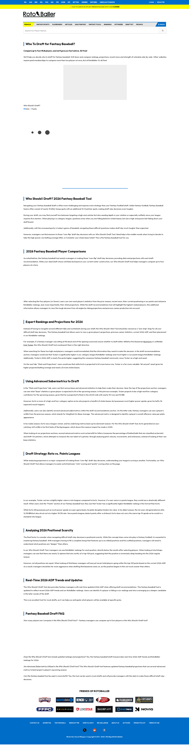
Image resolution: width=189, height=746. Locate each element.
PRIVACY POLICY (139, 723)
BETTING (76, 2)
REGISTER (160, 2)
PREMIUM (27, 24)
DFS (69, 2)
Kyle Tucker (28, 345)
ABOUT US (115, 723)
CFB (57, 2)
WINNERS (84, 2)
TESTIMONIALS (60, 723)
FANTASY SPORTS (43, 24)
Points (34, 109)
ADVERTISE (47, 723)
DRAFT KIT (129, 24)
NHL (41, 2)
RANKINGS (108, 24)
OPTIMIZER (118, 24)
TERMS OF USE (154, 723)
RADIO (162, 24)
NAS (52, 2)
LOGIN (151, 2)
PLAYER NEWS (57, 24)
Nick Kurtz (147, 341)
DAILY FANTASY (80, 24)
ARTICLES (68, 24)
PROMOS (139, 24)
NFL (25, 2)
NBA (36, 2)
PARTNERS (93, 2)
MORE (63, 2)
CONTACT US (34, 723)
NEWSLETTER (74, 723)
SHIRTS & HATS (88, 723)
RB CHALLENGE (102, 723)
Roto (27, 109)
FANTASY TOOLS (95, 24)
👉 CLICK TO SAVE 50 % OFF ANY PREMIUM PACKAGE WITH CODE (94, 7)
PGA (46, 2)
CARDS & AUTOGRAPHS (107, 2)
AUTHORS (126, 723)
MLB (30, 2)
